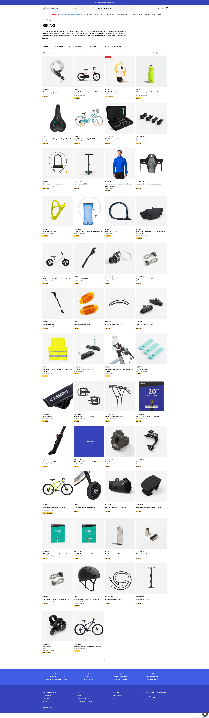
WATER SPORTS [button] (123, 14)
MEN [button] (153, 14)
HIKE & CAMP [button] (99, 14)
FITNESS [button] (90, 14)
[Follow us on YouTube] (154, 697)
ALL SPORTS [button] (80, 14)
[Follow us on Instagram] (149, 697)
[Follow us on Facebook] (145, 697)
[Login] (162, 8)
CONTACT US (46, 696)
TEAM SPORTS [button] (111, 14)
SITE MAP (45, 701)
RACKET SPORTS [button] (136, 14)
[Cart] (166, 8)
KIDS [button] (159, 14)
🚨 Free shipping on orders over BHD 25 (104, 2)
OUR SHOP (45, 698)
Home (44, 20)
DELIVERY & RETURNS (85, 701)
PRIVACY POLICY (83, 698)
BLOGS (115, 698)
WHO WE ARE (117, 696)
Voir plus (45, 38)
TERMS (80, 696)
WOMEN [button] (147, 14)
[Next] (116, 660)
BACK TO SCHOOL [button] (68, 14)
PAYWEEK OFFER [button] (53, 14)
